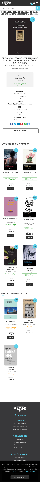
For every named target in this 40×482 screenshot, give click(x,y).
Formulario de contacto (20, 430)
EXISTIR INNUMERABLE (29, 321)
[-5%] (10, 159)
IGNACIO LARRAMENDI (10, 368)
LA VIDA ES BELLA (29, 172)
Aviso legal (20, 439)
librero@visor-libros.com (20, 427)
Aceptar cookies (19, 477)
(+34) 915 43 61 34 (20, 424)
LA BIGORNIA (10, 321)
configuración (30, 471)
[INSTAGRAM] (24, 415)
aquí (14, 471)
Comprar (10, 189)
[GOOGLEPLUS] (21, 415)
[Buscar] (38, 8)
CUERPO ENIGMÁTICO (10, 219)
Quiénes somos (20, 457)
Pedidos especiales (20, 460)
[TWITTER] (18, 415)
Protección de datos (20, 445)
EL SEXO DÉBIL (29, 220)
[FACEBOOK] (15, 415)
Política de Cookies (20, 448)
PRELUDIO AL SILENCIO (29, 269)
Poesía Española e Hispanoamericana (19, 12)
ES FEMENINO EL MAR (10, 172)
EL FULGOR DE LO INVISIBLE (11, 269)
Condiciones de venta (20, 442)
